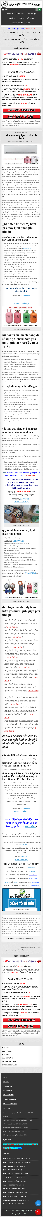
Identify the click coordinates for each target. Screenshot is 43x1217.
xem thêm (33, 878)
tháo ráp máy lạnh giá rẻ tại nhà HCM (15, 1135)
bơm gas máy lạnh (22, 132)
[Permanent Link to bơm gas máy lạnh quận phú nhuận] (21, 155)
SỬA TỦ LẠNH (30, 18)
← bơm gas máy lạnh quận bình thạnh (13, 950)
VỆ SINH (7, 882)
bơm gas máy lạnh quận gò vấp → (31, 947)
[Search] (36, 9)
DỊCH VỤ (28, 23)
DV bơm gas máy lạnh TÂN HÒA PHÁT (15, 1127)
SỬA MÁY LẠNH (19, 14)
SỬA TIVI (22, 18)
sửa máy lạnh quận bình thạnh (21, 929)
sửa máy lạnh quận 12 (21, 920)
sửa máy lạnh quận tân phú (20, 933)
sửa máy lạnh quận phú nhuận (20, 931)
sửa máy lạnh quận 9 (24, 927)
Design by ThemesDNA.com (21, 1214)
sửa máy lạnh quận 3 (14, 922)
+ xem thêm (11, 627)
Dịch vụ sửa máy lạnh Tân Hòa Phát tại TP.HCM (18, 1113)
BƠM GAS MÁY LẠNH (18, 23)
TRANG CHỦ (10, 14)
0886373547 (31, 29)
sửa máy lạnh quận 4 (28, 922)
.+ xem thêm (31, 868)
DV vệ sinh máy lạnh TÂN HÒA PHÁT (15, 1124)
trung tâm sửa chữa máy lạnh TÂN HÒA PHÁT (18, 1120)
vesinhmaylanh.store (16, 142)
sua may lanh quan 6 (20, 925)
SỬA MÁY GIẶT (12, 18)
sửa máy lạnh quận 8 (10, 927)
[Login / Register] (39, 9)
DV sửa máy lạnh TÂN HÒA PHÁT (13, 1131)
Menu (6, 9)
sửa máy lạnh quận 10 (30, 918)
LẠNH (16, 882)
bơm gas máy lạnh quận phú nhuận (21, 136)
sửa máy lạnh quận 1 (15, 918)
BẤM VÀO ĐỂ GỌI (21, 304)
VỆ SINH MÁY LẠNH (31, 14)
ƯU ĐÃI (5, 1116)
